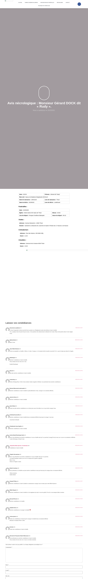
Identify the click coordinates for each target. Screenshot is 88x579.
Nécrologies (60, 2)
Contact (68, 2)
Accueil (20, 2)
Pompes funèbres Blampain (31, 2)
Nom (7, 564)
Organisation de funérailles (47, 2)
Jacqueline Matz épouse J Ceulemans (19, 445)
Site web (7, 575)
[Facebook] (79, 4)
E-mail (7, 570)
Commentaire (9, 547)
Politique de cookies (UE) (44, 5)
